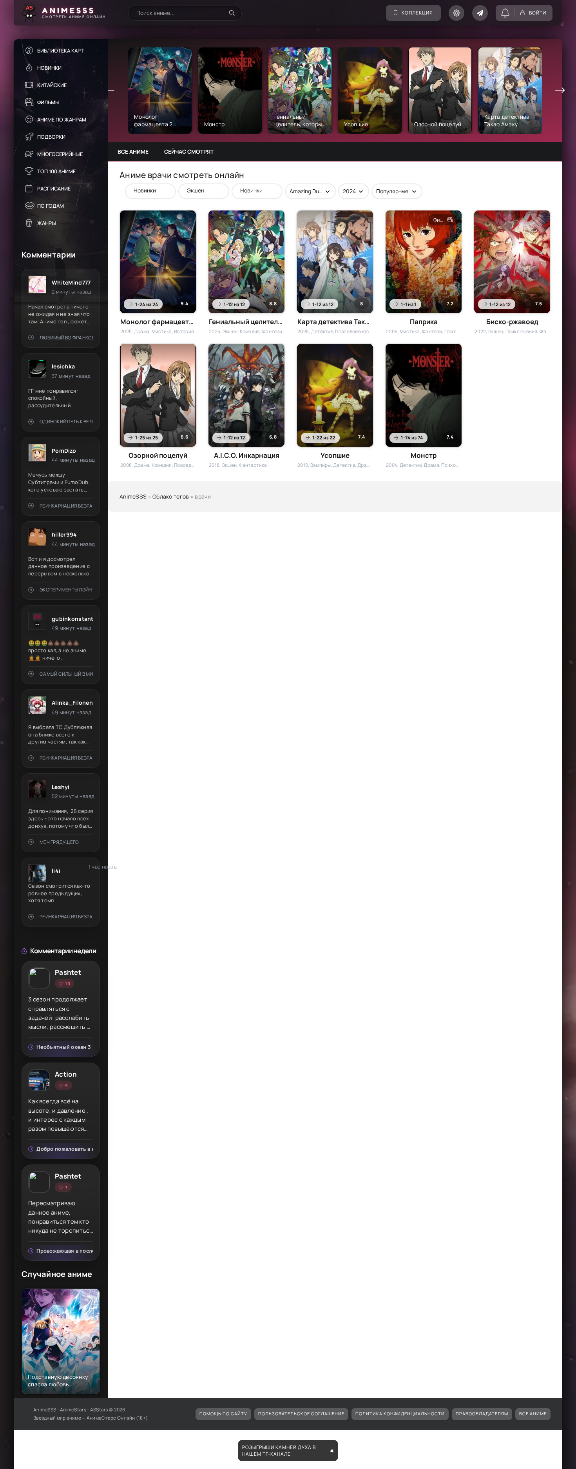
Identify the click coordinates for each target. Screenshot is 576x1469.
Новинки (49, 67)
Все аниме (133, 151)
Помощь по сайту (223, 1413)
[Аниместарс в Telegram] (480, 13)
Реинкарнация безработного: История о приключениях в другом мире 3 (66, 505)
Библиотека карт (60, 50)
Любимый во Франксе (66, 337)
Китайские (52, 85)
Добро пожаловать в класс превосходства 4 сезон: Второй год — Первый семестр (64, 1148)
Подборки (51, 136)
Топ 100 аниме (56, 171)
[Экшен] (200, 190)
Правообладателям (482, 1413)
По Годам (50, 205)
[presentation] (110, 90)
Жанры (46, 223)
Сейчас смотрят (189, 151)
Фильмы (48, 102)
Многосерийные (60, 154)
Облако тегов (170, 496)
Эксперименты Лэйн (66, 589)
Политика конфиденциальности (400, 1413)
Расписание (54, 188)
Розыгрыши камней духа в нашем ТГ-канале (279, 1450)
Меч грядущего (59, 842)
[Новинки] (146, 190)
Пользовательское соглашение (301, 1413)
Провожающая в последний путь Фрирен (64, 1250)
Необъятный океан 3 (63, 1046)
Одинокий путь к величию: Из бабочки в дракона (66, 421)
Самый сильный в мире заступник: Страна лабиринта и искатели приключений (66, 674)
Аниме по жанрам (61, 119)
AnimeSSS (133, 496)
